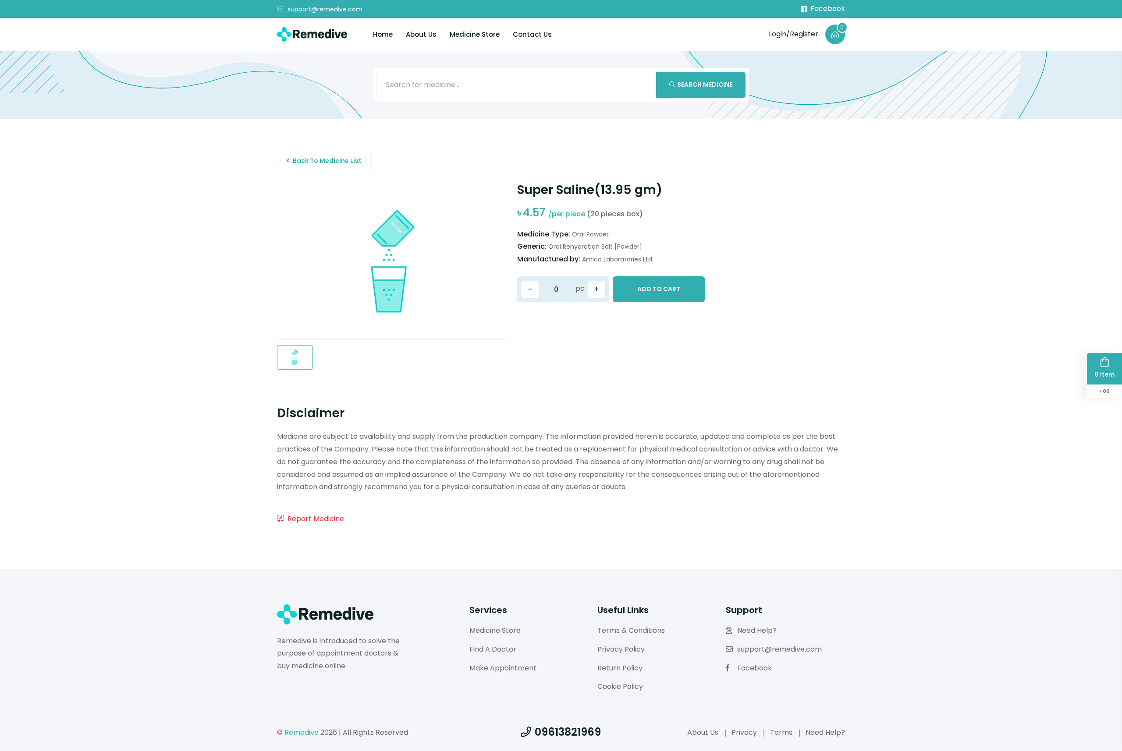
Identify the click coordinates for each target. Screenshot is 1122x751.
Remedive (301, 732)
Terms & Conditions (631, 630)
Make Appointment (502, 668)
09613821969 (568, 731)
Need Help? (757, 630)
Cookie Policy (620, 686)
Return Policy (620, 668)
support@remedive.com (325, 9)
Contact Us (532, 34)
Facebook (827, 8)
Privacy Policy (621, 649)
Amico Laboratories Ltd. (617, 259)
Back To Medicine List (327, 160)
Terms (781, 732)
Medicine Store (475, 34)
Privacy (744, 732)
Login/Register (793, 34)
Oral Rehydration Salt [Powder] (595, 246)
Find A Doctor (492, 649)
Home (383, 34)
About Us (421, 34)
